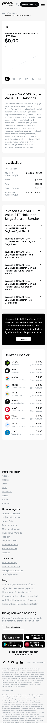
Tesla (4, 483)
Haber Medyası (9, 548)
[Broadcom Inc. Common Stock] (23, 409)
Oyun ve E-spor (9, 540)
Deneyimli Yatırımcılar (12, 570)
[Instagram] (17, 662)
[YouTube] (12, 662)
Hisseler (15, 13)
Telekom (6, 536)
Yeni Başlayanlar (10, 574)
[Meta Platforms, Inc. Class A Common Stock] (23, 425)
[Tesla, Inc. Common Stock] (23, 417)
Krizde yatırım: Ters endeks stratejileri (20, 604)
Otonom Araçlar (9, 525)
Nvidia (5, 495)
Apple (5, 499)
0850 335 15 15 (23, 655)
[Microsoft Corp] (23, 394)
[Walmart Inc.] (23, 432)
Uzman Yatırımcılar (11, 566)
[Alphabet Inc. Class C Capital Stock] (23, 386)
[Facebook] (8, 662)
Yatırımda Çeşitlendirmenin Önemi (18, 584)
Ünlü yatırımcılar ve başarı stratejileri (20, 596)
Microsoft (7, 491)
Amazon (6, 503)
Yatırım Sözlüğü (9, 562)
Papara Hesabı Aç (29, 4)
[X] (3, 662)
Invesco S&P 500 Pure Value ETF (18, 16)
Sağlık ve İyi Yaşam (11, 517)
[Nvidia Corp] (23, 363)
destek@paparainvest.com (23, 651)
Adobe (5, 476)
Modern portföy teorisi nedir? (16, 592)
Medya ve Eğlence (11, 529)
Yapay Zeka (7, 521)
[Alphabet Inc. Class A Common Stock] (23, 378)
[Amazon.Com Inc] (23, 401)
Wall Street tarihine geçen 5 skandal (19, 600)
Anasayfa (6, 13)
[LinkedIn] (21, 662)
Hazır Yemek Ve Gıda (12, 533)
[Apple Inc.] (23, 370)
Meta (4, 487)
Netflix (5, 479)
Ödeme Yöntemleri (11, 513)
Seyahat (6, 552)
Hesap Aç (23, 339)
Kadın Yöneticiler (10, 544)
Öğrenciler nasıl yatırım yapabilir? (18, 588)
